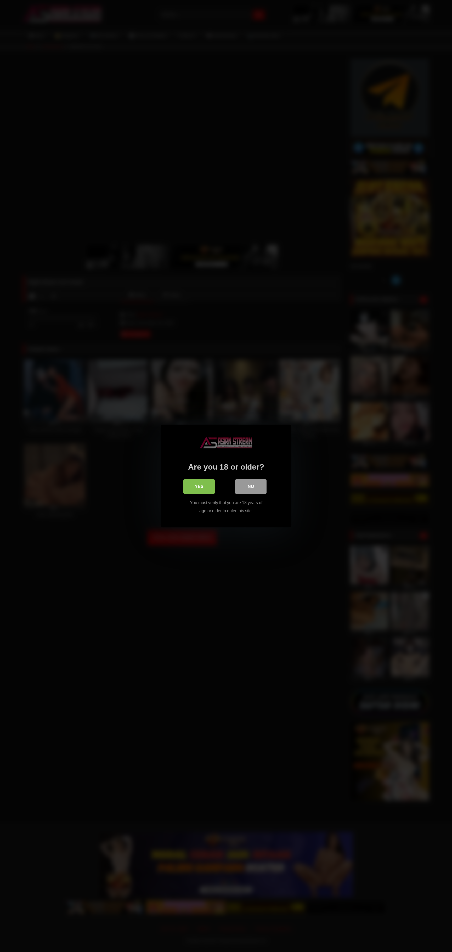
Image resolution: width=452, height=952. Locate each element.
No (251, 486)
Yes (199, 486)
